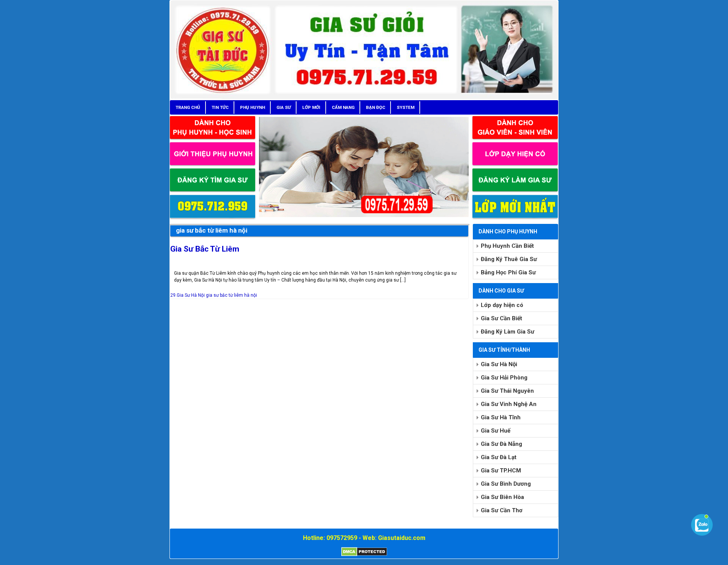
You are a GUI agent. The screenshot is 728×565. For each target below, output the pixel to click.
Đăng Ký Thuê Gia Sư (509, 259)
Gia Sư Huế (495, 430)
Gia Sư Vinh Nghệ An (509, 404)
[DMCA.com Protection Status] (364, 554)
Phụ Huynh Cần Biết (507, 245)
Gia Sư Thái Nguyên (507, 390)
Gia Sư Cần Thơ (501, 510)
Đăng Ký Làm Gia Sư (507, 331)
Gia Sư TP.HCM (501, 470)
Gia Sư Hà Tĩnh (501, 417)
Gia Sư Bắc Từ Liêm (204, 248)
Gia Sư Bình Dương (506, 483)
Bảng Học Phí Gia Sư (508, 272)
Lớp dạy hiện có (502, 305)
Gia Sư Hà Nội (499, 364)
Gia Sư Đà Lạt (498, 457)
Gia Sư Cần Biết (501, 318)
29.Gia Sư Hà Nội (187, 295)
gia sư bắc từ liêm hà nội (231, 295)
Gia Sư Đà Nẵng (501, 444)
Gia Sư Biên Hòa (502, 497)
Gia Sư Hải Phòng (504, 377)
